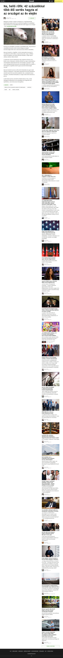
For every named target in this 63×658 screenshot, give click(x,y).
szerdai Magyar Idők (11, 26)
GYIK (10, 651)
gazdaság (7, 18)
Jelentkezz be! (59, 1)
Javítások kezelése (27, 651)
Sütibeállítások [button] (50, 651)
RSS (45, 651)
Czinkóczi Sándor (8, 17)
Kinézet (52, 1)
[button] (6, 85)
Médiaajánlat (41, 651)
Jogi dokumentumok (35, 651)
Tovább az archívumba (51, 646)
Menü (3, 1)
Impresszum (20, 651)
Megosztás (32, 18)
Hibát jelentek (14, 651)
